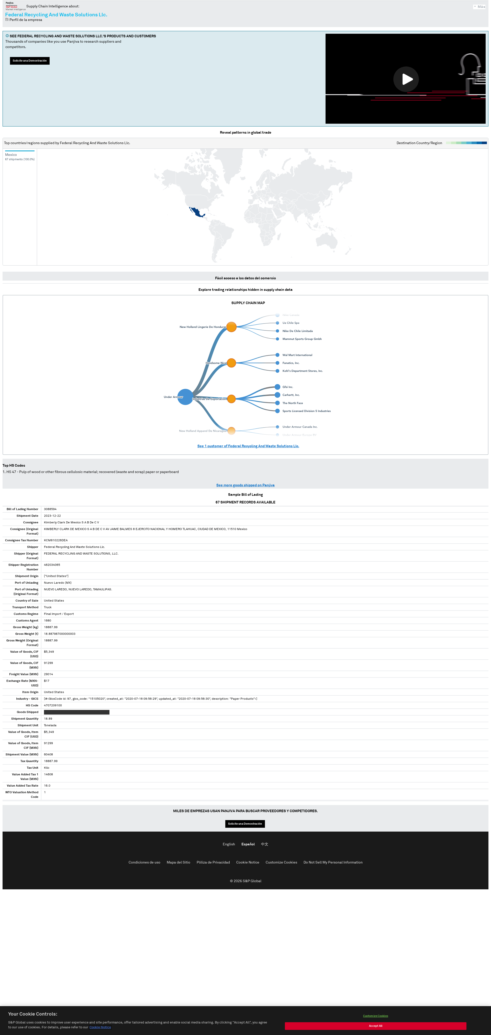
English (229, 844)
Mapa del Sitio (178, 862)
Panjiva (15, 6)
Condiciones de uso (144, 862)
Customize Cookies (281, 862)
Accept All (375, 1026)
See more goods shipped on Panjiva (245, 485)
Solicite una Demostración (30, 60)
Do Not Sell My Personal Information (333, 862)
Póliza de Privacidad (213, 862)
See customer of (248, 446)
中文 (264, 844)
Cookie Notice (247, 862)
